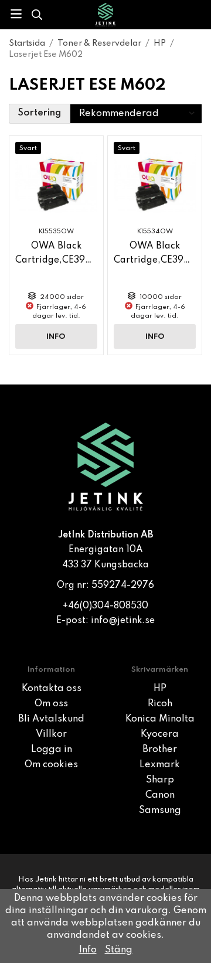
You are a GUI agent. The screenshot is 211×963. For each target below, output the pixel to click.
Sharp (160, 780)
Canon (160, 795)
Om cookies (51, 765)
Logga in (51, 749)
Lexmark (159, 765)
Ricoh (160, 704)
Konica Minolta (160, 719)
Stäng (118, 950)
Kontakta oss (51, 688)
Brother (159, 749)
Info (56, 337)
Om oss (51, 704)
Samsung (160, 810)
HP (160, 688)
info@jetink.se (123, 620)
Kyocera (160, 734)
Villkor (51, 734)
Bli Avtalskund (51, 719)
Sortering (39, 113)
